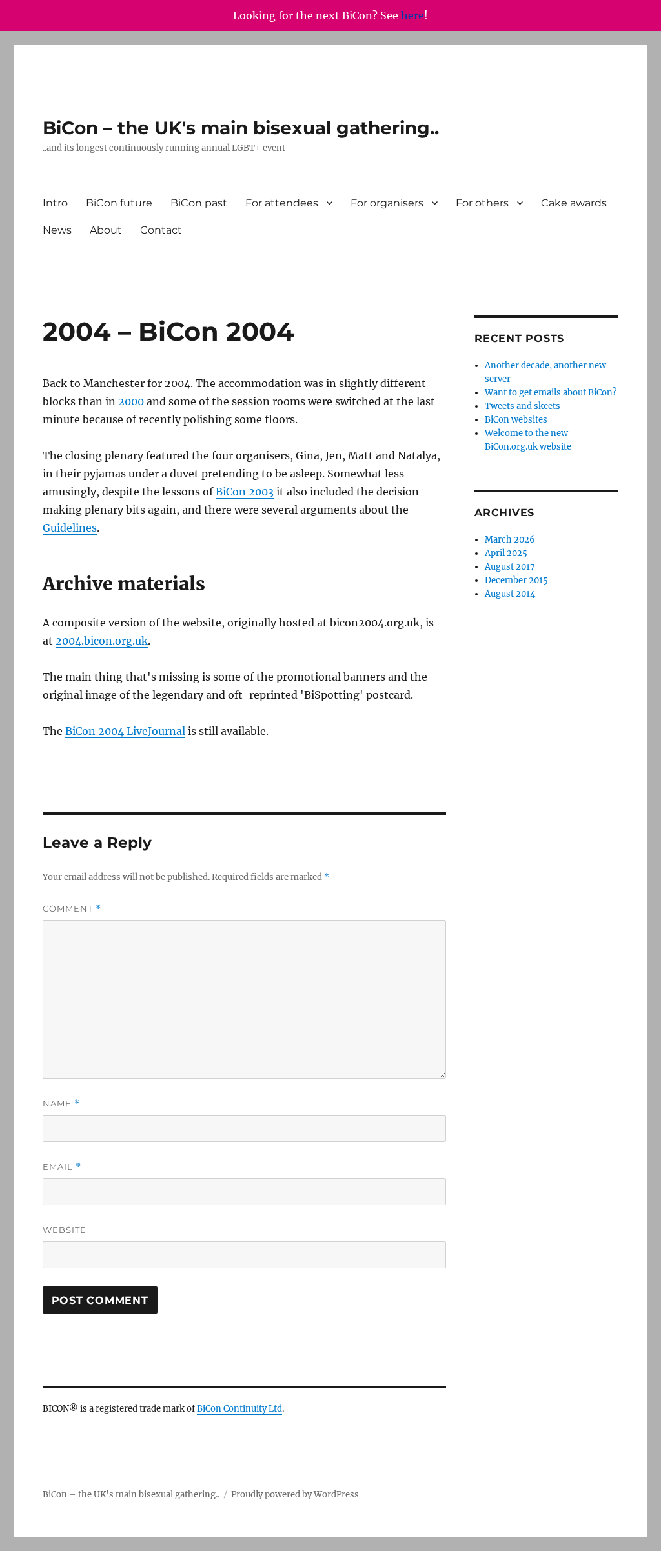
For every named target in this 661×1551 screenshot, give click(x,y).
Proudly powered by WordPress (295, 1494)
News (57, 230)
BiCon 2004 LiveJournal (125, 731)
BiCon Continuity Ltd (239, 1408)
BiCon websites (516, 419)
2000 (131, 401)
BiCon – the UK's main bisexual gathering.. (241, 128)
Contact (161, 230)
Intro (55, 203)
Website (64, 1230)
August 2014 (510, 593)
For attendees (281, 203)
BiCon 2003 (245, 491)
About (106, 230)
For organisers (387, 203)
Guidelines (70, 527)
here (412, 15)
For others (482, 203)
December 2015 (516, 580)
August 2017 (510, 566)
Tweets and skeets (522, 406)
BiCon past (198, 203)
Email (62, 1166)
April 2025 (506, 553)
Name (61, 1103)
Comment (72, 908)
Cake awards (574, 203)
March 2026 (510, 539)
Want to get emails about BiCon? (550, 392)
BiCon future (119, 203)
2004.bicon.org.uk (102, 640)
